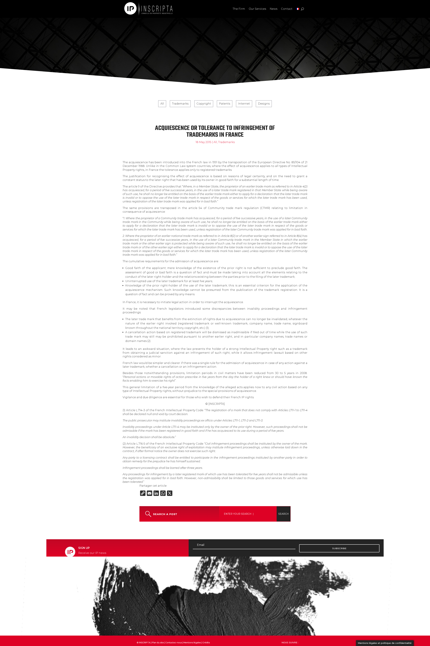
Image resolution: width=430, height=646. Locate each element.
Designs (264, 103)
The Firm (239, 8)
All (162, 103)
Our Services (257, 8)
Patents (224, 103)
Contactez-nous (173, 642)
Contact (286, 8)
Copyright (204, 103)
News (273, 8)
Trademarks (180, 103)
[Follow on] (311, 642)
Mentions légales (192, 642)
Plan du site (158, 642)
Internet (244, 103)
